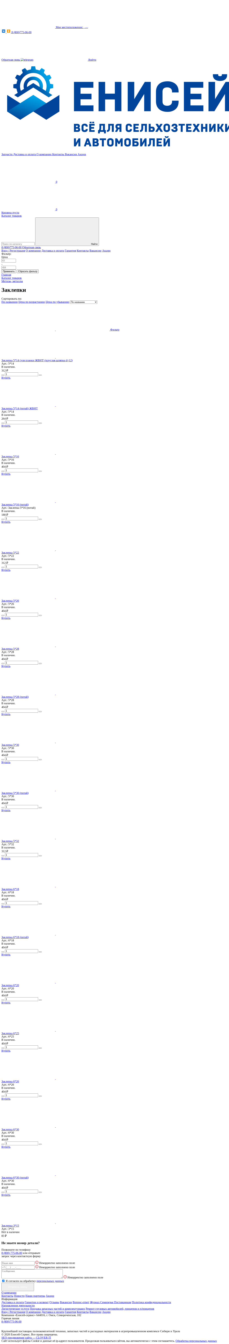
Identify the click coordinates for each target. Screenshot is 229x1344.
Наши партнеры (35, 1295)
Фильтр (114, 329)
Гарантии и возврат (37, 1302)
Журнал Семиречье (102, 1302)
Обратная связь (11, 59)
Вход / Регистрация (13, 250)
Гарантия (70, 250)
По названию (9, 301)
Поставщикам (122, 1302)
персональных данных (50, 1281)
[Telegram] (27, 59)
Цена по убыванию (57, 301)
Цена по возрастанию (31, 301)
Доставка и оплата (24, 154)
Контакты (58, 154)
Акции (82, 154)
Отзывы (54, 1302)
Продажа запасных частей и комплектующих (57, 1308)
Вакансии (71, 154)
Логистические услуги (15, 1308)
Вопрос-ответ (81, 1302)
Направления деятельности (18, 1305)
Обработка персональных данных (196, 1340)
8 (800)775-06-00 (21, 32)
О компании (44, 154)
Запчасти (7, 154)
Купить (5, 377)
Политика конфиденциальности (151, 1302)
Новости (19, 1295)
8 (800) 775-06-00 (11, 1252)
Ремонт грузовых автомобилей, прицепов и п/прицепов (120, 1308)
